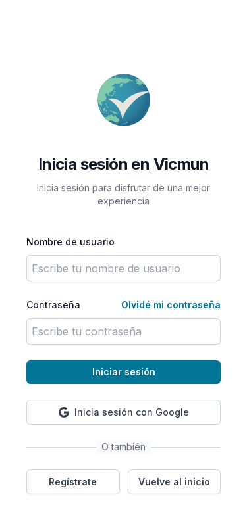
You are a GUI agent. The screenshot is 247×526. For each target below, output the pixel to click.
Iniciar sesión (123, 371)
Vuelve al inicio (174, 481)
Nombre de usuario (70, 241)
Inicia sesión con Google (131, 412)
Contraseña (53, 304)
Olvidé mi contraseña (171, 304)
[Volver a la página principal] (123, 100)
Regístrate (73, 481)
